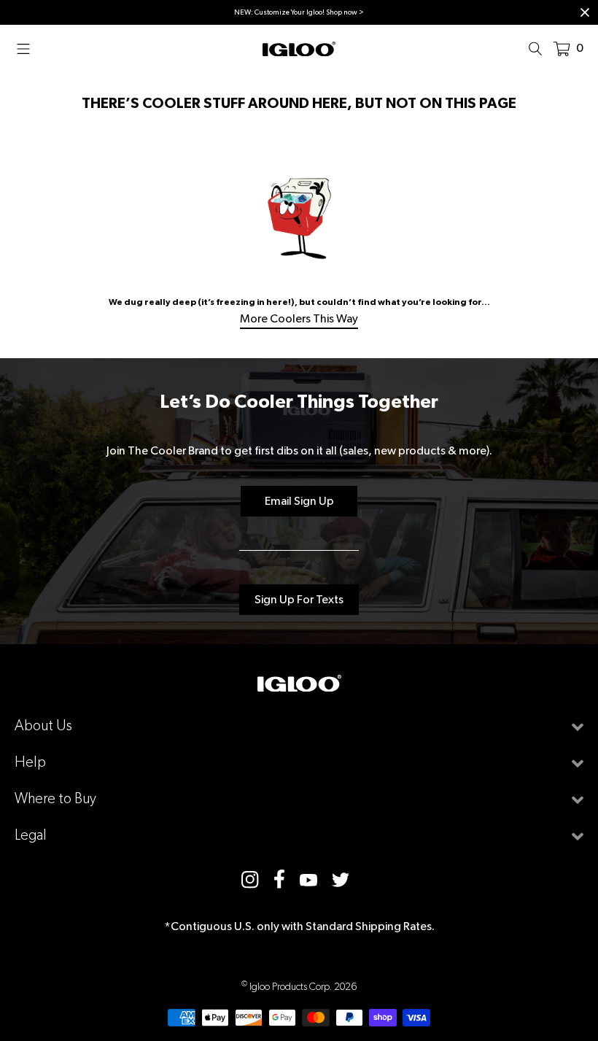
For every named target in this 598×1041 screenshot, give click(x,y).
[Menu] (28, 48)
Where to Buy (55, 798)
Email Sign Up (299, 501)
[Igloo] (299, 48)
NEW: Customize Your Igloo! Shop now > (299, 12)
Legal (31, 835)
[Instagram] (250, 879)
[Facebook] (279, 879)
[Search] (540, 48)
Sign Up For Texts (299, 599)
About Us (43, 725)
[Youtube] (308, 879)
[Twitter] (340, 879)
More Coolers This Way (299, 318)
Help (30, 762)
